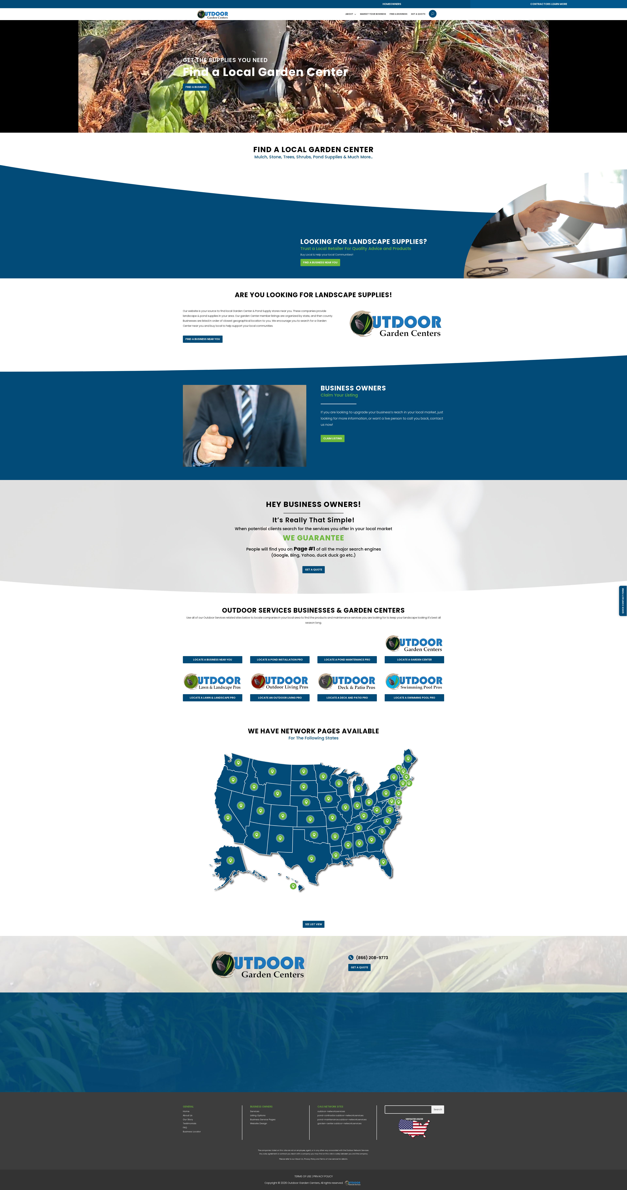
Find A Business (398, 14)
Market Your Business (373, 14)
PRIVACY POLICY (323, 1176)
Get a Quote (418, 14)
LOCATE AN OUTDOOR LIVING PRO (280, 698)
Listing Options (257, 1115)
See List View (313, 924)
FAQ (185, 1127)
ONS (354, 1183)
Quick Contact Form (622, 601)
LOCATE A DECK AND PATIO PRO (347, 698)
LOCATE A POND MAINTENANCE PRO (347, 659)
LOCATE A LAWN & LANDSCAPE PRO (212, 698)
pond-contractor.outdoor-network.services (340, 1115)
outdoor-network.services (331, 1111)
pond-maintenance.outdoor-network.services (342, 1119)
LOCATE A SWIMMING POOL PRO (414, 698)
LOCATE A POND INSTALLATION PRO (280, 659)
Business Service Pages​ (262, 1119)
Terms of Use (325, 1159)
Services (254, 1111)
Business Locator (192, 1131)
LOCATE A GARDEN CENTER (414, 659)
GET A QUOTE (313, 569)
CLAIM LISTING (332, 438)
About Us (187, 1115)
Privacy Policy (310, 1159)
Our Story (188, 1119)
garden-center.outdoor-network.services (339, 1123)
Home (186, 1111)
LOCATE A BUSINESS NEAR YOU (212, 659)
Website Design (258, 1123)
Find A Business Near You (320, 262)
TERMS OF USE (302, 1176)
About (349, 14)
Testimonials (189, 1123)
